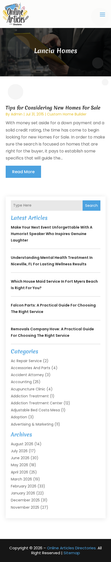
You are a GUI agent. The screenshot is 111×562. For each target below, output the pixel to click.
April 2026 (19, 472)
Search (91, 205)
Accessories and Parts (30, 367)
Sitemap (72, 553)
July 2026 (19, 451)
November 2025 (25, 507)
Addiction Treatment (30, 396)
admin (16, 114)
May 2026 (19, 465)
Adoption (19, 417)
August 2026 (22, 444)
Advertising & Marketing (32, 424)
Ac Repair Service (26, 360)
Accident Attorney (27, 374)
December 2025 (25, 500)
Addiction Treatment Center (36, 403)
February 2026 (23, 486)
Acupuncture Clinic (28, 389)
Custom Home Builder (66, 114)
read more (23, 172)
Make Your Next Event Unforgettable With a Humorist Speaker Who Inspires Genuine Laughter (51, 234)
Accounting (21, 381)
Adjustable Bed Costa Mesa (35, 410)
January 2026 (23, 493)
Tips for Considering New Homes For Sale (53, 107)
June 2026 (20, 458)
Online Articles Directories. (72, 548)
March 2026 (21, 479)
